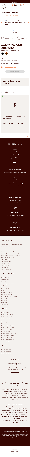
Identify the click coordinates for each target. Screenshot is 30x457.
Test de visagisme (5, 259)
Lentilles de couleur (6, 351)
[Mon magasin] (18, 5)
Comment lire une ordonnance (8, 250)
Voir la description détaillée (12, 82)
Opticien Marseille (14, 389)
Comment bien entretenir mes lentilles (10, 255)
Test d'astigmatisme (6, 269)
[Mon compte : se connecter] (23, 5)
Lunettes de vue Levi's (6, 337)
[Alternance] (15, 31)
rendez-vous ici (15, 2)
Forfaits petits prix (5, 320)
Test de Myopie (4, 267)
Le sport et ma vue (5, 246)
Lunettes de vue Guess (6, 329)
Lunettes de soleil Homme (7, 327)
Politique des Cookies (6, 292)
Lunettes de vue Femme (7, 314)
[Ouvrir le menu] (28, 5)
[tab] (2, 53)
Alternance (21, 11)
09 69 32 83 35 (15, 362)
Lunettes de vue (5, 312)
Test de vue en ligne (6, 261)
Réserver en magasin (15, 71)
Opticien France (12, 397)
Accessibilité (4, 300)
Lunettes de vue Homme (7, 316)
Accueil (4, 11)
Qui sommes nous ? (6, 277)
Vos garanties (4, 285)
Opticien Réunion (15, 399)
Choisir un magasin (10, 67)
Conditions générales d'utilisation (9, 296)
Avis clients (4, 298)
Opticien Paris (5, 389)
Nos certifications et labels (7, 283)
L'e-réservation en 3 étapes (7, 257)
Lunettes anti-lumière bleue (8, 339)
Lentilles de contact (6, 349)
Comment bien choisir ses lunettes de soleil (11, 244)
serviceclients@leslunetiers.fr (15, 363)
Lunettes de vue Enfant (6, 318)
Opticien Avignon (16, 395)
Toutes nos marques (6, 341)
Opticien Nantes (17, 391)
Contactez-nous (5, 279)
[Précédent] (2, 136)
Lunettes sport (4, 321)
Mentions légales (5, 290)
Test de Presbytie (5, 265)
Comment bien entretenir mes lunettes (10, 253)
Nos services (4, 286)
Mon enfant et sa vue (6, 248)
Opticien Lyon (23, 389)
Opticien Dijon (7, 395)
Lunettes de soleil (12, 11)
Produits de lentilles (6, 353)
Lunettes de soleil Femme (7, 325)
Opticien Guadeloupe (23, 397)
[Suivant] (27, 136)
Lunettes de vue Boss (6, 331)
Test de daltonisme (5, 263)
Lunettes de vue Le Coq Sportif (8, 335)
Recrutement (4, 281)
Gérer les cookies (5, 304)
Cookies (15, 453)
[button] (21, 5)
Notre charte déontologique (7, 288)
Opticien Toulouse (8, 391)
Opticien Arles (11, 393)
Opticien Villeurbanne (21, 393)
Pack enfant (4, 302)
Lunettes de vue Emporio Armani (9, 333)
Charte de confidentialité (7, 294)
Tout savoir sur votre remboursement (10, 251)
